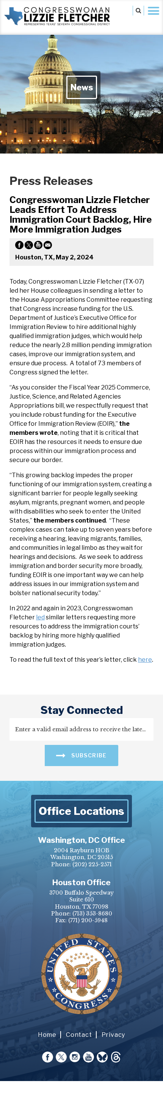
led (40, 617)
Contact (79, 1034)
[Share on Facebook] (19, 246)
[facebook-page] (47, 1057)
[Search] (138, 11)
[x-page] (61, 1057)
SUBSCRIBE (88, 755)
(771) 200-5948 (88, 920)
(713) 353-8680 (92, 913)
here (145, 659)
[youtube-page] (88, 1057)
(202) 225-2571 (92, 864)
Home (47, 1034)
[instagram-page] (74, 1057)
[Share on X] (29, 246)
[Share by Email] (48, 246)
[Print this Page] (38, 246)
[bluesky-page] (102, 1057)
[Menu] (153, 10)
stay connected (82, 710)
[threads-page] (115, 1057)
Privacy (113, 1034)
